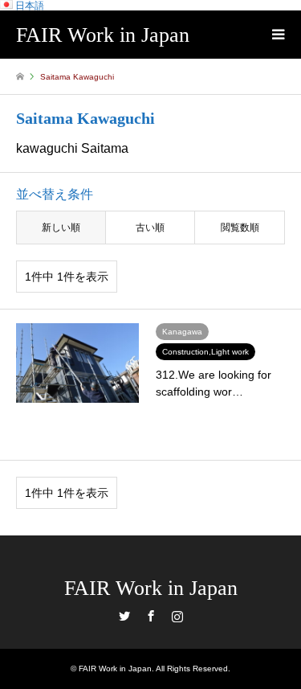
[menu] (277, 34)
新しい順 (61, 227)
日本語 (28, 5)
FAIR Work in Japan (151, 588)
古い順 (150, 227)
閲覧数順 (240, 227)
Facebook (151, 615)
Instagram (177, 615)
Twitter (124, 615)
